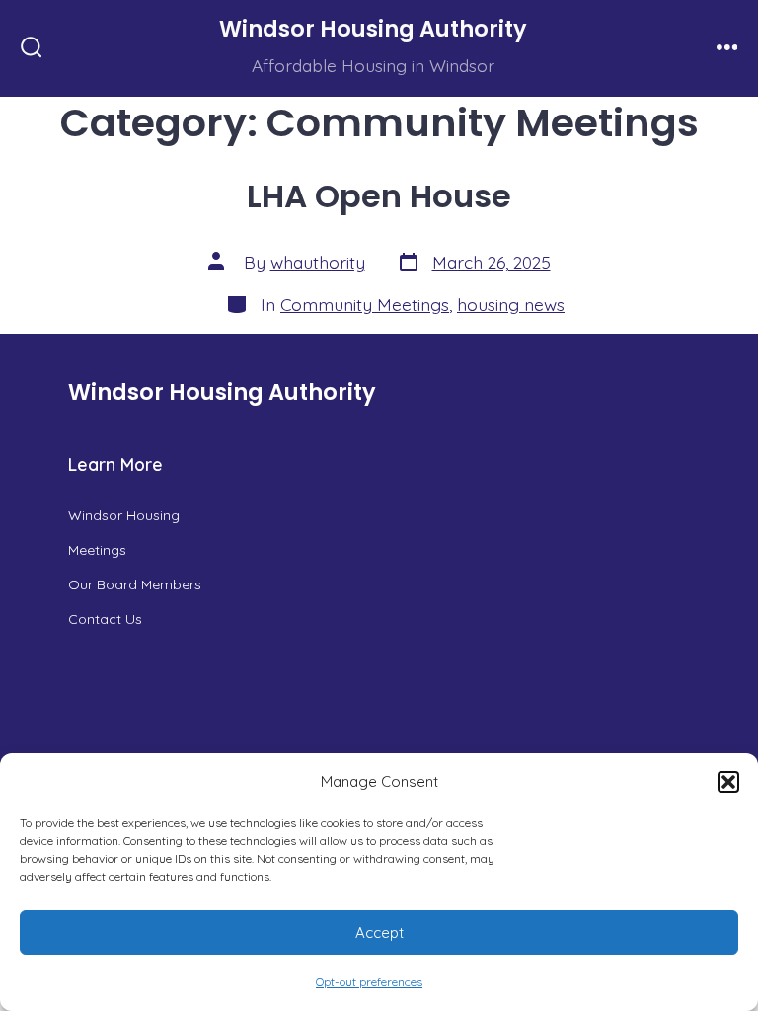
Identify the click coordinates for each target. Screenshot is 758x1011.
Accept (379, 932)
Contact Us (105, 619)
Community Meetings (364, 304)
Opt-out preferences (369, 981)
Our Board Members (134, 584)
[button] (728, 782)
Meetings (97, 550)
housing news (511, 304)
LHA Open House (379, 196)
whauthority (317, 261)
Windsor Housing (124, 515)
